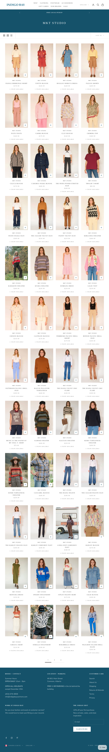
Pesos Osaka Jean (16, 236)
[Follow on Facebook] (6, 738)
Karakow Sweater (16, 286)
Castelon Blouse (41, 336)
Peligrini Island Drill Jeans (92, 646)
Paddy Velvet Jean (67, 236)
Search (92, 678)
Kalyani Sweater (67, 440)
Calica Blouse (16, 183)
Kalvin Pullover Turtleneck (41, 389)
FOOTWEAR (55, 3)
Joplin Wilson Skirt (67, 595)
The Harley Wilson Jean (16, 545)
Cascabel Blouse (41, 493)
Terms (91, 694)
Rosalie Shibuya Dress (67, 83)
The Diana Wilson (67, 493)
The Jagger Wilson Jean (92, 493)
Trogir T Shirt (92, 183)
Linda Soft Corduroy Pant (67, 546)
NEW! (36, 3)
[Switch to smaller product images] (8, 35)
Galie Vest (92, 286)
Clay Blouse (67, 133)
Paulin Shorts (92, 83)
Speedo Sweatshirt (41, 595)
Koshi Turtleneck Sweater (16, 494)
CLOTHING (44, 3)
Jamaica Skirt (16, 645)
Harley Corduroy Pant (41, 545)
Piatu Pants (16, 133)
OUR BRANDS (56, 6)
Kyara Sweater (42, 286)
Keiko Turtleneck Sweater (92, 442)
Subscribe (82, 729)
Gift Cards (44, 6)
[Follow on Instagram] (12, 738)
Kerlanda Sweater (92, 236)
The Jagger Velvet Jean (42, 236)
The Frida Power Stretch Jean (67, 184)
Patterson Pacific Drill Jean (16, 389)
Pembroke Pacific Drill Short (67, 337)
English (83, 4)
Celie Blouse (92, 595)
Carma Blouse (41, 133)
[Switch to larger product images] (4, 35)
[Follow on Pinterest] (17, 738)
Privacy (92, 698)
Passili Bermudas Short (16, 83)
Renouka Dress (16, 595)
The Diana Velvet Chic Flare (67, 389)
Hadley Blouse (92, 545)
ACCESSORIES (67, 3)
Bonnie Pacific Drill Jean (92, 337)
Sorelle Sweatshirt (42, 645)
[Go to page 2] (61, 660)
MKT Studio (16, 80)
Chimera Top (92, 133)
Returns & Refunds (96, 690)
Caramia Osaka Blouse (41, 183)
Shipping (92, 686)
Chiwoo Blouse (16, 336)
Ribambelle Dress (67, 645)
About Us (93, 682)
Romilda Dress (67, 286)
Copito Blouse (41, 83)
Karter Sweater (42, 440)
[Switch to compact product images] (11, 35)
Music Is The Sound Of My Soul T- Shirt (16, 442)
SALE (66, 6)
